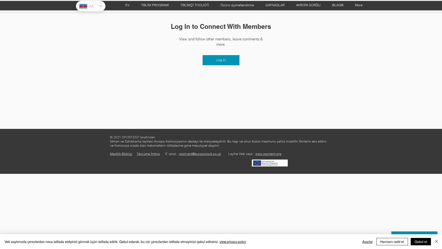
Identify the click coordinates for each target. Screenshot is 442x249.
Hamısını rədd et (392, 241)
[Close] (436, 241)
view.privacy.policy (233, 241)
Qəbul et (421, 241)
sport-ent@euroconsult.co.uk (200, 154)
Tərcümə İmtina (148, 154)
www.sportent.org (268, 154)
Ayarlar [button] (367, 241)
